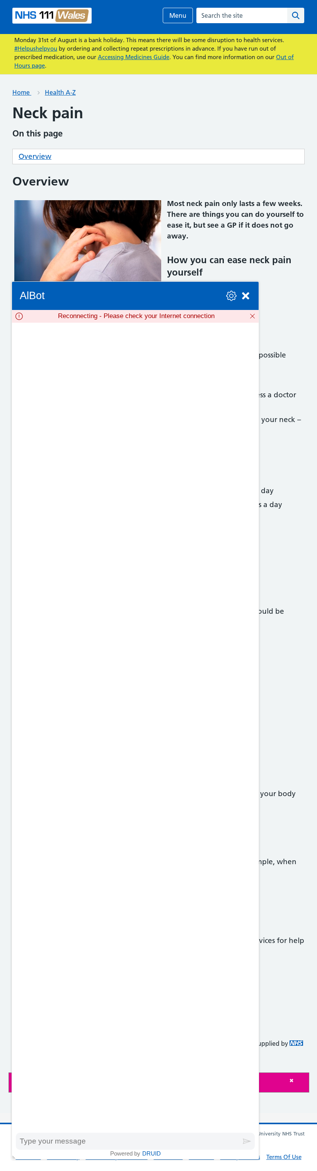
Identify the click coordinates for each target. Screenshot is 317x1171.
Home (21, 92)
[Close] (297, 1080)
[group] (135, 728)
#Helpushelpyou (35, 48)
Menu (177, 15)
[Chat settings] (231, 296)
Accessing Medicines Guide (133, 57)
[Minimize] (245, 296)
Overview (35, 156)
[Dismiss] (252, 316)
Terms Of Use (284, 1157)
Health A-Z (60, 92)
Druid (151, 1153)
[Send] (247, 1141)
